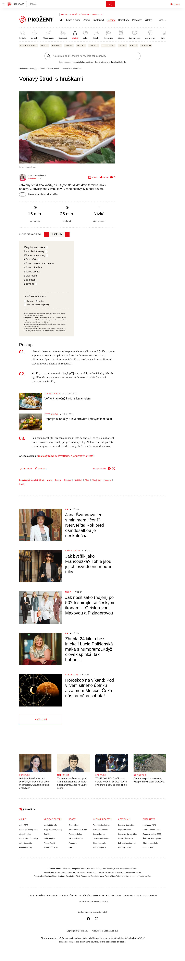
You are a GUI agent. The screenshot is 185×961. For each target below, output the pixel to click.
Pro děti (146, 46)
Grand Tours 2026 (51, 848)
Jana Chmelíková (37, 176)
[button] (67, 127)
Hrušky (22, 484)
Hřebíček (78, 480)
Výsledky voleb (25, 834)
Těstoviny (108, 38)
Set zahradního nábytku (114, 872)
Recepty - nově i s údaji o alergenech (81, 14)
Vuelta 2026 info (50, 825)
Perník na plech (99, 848)
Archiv (106, 896)
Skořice (67, 480)
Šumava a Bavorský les (127, 834)
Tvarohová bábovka (101, 839)
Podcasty (137, 20)
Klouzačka (100, 872)
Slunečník (90, 872)
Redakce (52, 896)
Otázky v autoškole (150, 843)
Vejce (41, 301)
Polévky (22, 38)
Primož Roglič (49, 843)
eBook (95, 177)
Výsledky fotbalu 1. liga (78, 830)
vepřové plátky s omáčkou (83, 62)
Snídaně (56, 46)
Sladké (75, 38)
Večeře (81, 46)
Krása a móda (73, 20)
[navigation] (3, 4)
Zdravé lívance (99, 834)
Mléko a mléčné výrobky (38, 304)
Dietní (133, 46)
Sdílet (105, 177)
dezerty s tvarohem (102, 62)
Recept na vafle (99, 843)
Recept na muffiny (100, 830)
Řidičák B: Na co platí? (152, 839)
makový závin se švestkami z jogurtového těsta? (67, 456)
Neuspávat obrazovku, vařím (43, 194)
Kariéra (40, 896)
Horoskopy (123, 20)
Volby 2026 (23, 825)
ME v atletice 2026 (76, 839)
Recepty (111, 20)
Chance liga (73, 825)
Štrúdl (41, 480)
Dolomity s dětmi (124, 848)
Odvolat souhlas (147, 896)
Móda (68, 592)
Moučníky (96, 480)
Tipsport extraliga (75, 834)
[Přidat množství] (67, 234)
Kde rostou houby (94, 869)
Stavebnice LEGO (73, 876)
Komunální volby (25, 848)
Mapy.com (66, 869)
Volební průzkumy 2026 (28, 830)
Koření (58, 480)
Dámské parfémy (87, 876)
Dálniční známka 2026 (152, 830)
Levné (44, 46)
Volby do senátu (25, 843)
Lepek (30, 301)
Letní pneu (99, 876)
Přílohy (96, 38)
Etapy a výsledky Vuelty (53, 830)
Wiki (163, 38)
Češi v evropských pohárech (125, 869)
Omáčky (34, 38)
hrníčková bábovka (118, 62)
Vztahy (148, 20)
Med (87, 480)
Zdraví (86, 20)
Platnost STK (148, 848)
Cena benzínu (107, 869)
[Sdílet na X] (113, 468)
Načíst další (41, 719)
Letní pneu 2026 (149, 825)
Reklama (117, 896)
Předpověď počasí (79, 869)
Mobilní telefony (58, 876)
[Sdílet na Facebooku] (109, 468)
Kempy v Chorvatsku (126, 825)
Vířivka (138, 872)
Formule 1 (73, 843)
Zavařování (150, 38)
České (122, 46)
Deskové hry (110, 876)
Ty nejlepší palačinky (101, 825)
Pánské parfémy (144, 876)
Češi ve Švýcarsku (125, 839)
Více (161, 20)
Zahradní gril (130, 872)
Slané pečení (134, 38)
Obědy (69, 46)
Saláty (85, 38)
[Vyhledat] (110, 4)
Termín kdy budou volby (28, 839)
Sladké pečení (53, 394)
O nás (31, 896)
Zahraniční (108, 46)
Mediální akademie (89, 896)
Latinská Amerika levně (127, 843)
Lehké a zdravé (28, 46)
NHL (70, 848)
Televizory (120, 876)
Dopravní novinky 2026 (152, 834)
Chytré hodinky (131, 876)
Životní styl (98, 20)
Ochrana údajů (68, 896)
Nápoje (121, 38)
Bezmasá (63, 38)
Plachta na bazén (68, 872)
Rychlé (93, 46)
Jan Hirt (47, 834)
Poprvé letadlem (124, 830)
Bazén (57, 872)
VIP (61, 20)
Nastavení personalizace (93, 902)
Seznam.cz (175, 4)
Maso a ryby (48, 38)
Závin (49, 480)
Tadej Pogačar (49, 839)
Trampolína (80, 872)
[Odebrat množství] (46, 234)
